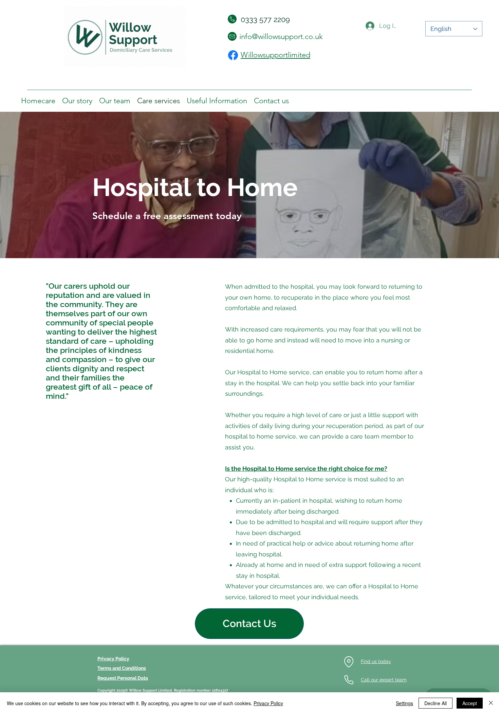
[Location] (348, 661)
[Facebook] (233, 55)
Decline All (435, 703)
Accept (469, 703)
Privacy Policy (268, 703)
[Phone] (348, 680)
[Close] (491, 703)
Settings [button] (404, 703)
